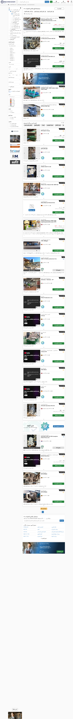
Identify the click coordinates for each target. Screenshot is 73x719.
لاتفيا (12, 99)
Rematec (12, 58)
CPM (11, 48)
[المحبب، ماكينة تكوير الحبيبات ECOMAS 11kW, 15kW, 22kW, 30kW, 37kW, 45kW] (31, 92)
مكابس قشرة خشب (16, 16)
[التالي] (39, 24)
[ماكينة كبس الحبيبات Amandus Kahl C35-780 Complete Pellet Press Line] (31, 441)
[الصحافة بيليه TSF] (31, 338)
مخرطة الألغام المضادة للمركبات (57, 531)
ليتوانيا (13, 100)
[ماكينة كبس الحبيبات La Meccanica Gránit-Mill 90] (31, 43)
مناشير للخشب (15, 23)
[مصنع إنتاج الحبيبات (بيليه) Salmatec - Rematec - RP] (31, 284)
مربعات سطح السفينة (55, 534)
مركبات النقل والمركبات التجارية (15, 33)
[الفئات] (17, 2)
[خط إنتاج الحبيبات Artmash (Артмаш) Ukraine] (31, 410)
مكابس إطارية (16, 20)
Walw (11, 54)
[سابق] (24, 24)
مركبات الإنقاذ (54, 536)
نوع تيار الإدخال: (11, 82)
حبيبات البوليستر (50, 125)
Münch (12, 49)
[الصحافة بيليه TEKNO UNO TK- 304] (31, 171)
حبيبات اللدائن (58, 125)
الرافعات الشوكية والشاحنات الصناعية (15, 37)
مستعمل (12, 112)
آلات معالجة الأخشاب (15, 9)
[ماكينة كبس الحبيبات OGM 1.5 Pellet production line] (31, 263)
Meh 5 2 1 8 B (26, 534)
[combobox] (15, 97)
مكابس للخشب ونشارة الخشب (15, 12)
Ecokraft (12, 57)
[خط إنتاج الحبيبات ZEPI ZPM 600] (31, 153)
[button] (71, 2)
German (25, 531)
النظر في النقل (40, 527)
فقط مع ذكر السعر (13, 71)
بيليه (64, 125)
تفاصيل (58, 270)
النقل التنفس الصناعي (41, 531)
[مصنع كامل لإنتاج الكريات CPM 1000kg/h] (31, 245)
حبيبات (43, 125)
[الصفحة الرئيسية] (8, 4)
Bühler (12, 55)
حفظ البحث (44, 508)
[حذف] (32, 11)
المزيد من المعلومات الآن (58, 426)
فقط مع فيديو (13, 125)
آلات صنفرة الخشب (15, 27)
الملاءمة (59, 8)
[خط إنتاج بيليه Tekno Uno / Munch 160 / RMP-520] (31, 189)
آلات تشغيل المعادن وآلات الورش (15, 31)
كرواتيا (13, 103)
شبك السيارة (39, 536)
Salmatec (12, 60)
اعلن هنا (15, 709)
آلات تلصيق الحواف (15, 26)
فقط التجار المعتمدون (14, 126)
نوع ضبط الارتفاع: (11, 77)
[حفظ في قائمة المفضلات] (63, 19)
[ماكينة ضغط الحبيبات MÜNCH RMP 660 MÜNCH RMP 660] (31, 110)
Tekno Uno (12, 52)
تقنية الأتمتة (13, 35)
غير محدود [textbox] (12, 96)
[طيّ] (44, 34)
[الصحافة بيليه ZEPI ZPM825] (31, 478)
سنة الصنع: (10, 72)
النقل (38, 529)
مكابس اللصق (16, 17)
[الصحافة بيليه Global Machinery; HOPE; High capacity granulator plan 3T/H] (31, 225)
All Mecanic (26, 527)
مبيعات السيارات (54, 529)
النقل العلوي (39, 534)
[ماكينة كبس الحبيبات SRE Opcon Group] (31, 135)
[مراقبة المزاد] (63, 259)
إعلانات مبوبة (13, 117)
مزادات (12, 118)
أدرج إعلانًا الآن (60, 82)
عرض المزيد (44, 538)
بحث (47, 1)
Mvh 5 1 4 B (26, 536)
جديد (11, 110)
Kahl (11, 51)
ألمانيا (13, 102)
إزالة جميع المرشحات (28, 13)
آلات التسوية (14, 24)
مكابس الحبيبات (16, 13)
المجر (13, 105)
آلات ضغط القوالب (17, 19)
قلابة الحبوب (53, 527)
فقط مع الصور (13, 123)
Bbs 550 (25, 529)
